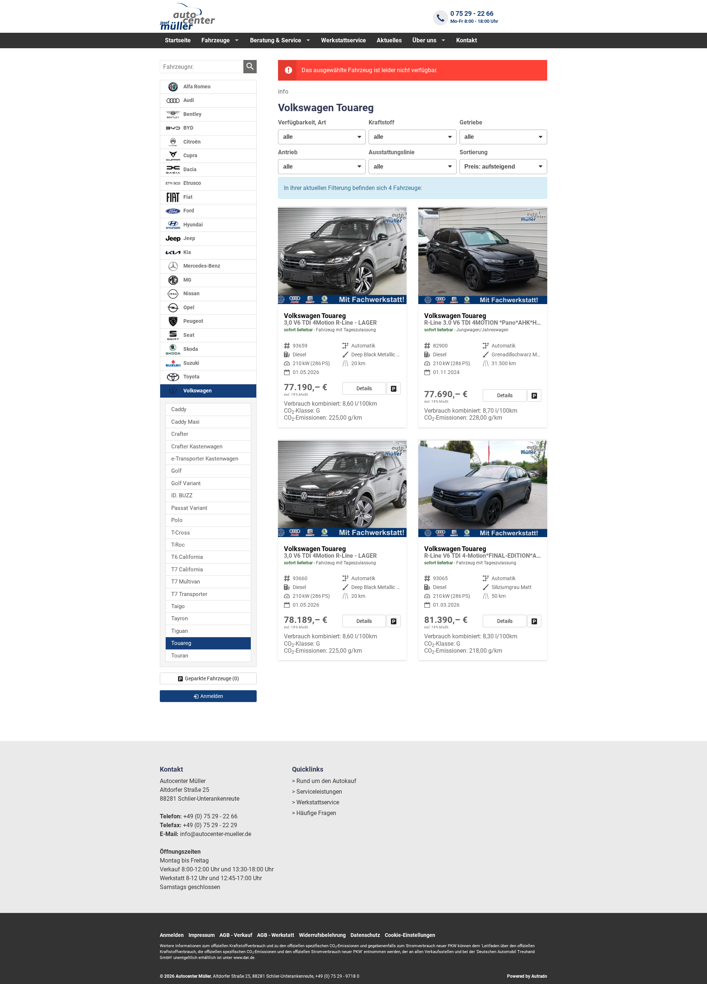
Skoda (190, 349)
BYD (187, 128)
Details (364, 388)
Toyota (191, 377)
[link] (394, 388)
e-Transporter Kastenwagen (204, 458)
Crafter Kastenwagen (196, 446)
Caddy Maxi (185, 422)
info (283, 91)
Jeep (188, 238)
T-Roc (178, 545)
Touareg (181, 643)
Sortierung (474, 152)
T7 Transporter (189, 594)
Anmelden (172, 935)
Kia (186, 252)
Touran (179, 655)
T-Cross (180, 532)
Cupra (189, 155)
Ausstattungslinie (392, 152)
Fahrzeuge (215, 40)
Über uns (424, 40)
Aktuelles (389, 40)
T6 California (187, 557)
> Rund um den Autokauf (324, 780)
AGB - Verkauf (235, 935)
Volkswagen (197, 391)
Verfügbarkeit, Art (302, 122)
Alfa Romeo (196, 87)
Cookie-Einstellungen (410, 935)
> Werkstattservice (315, 802)
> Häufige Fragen (314, 813)
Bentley (191, 114)
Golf (176, 471)
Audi (188, 100)
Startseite (178, 40)
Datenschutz (365, 935)
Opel (188, 307)
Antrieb (288, 152)
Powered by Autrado (527, 976)
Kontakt (466, 40)
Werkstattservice (343, 40)
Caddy (178, 409)
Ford (188, 211)
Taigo (178, 606)
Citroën (191, 142)
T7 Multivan (185, 581)
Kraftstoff (381, 122)
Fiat (187, 197)
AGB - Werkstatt (275, 935)
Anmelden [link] (211, 696)
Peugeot (192, 321)
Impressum (202, 935)
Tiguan (179, 631)
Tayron (179, 618)
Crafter (179, 434)
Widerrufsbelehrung (322, 935)
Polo (177, 520)
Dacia (189, 169)
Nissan (191, 293)
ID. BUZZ (182, 495)
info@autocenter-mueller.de (215, 833)
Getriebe (471, 122)
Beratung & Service (275, 40)
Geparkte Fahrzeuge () (212, 678)
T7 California (187, 569)
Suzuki (190, 363)
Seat (188, 335)
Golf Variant (186, 483)
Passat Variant (189, 508)
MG (186, 280)
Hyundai (192, 225)
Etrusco (191, 183)
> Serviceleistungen (317, 791)
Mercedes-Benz (201, 266)
